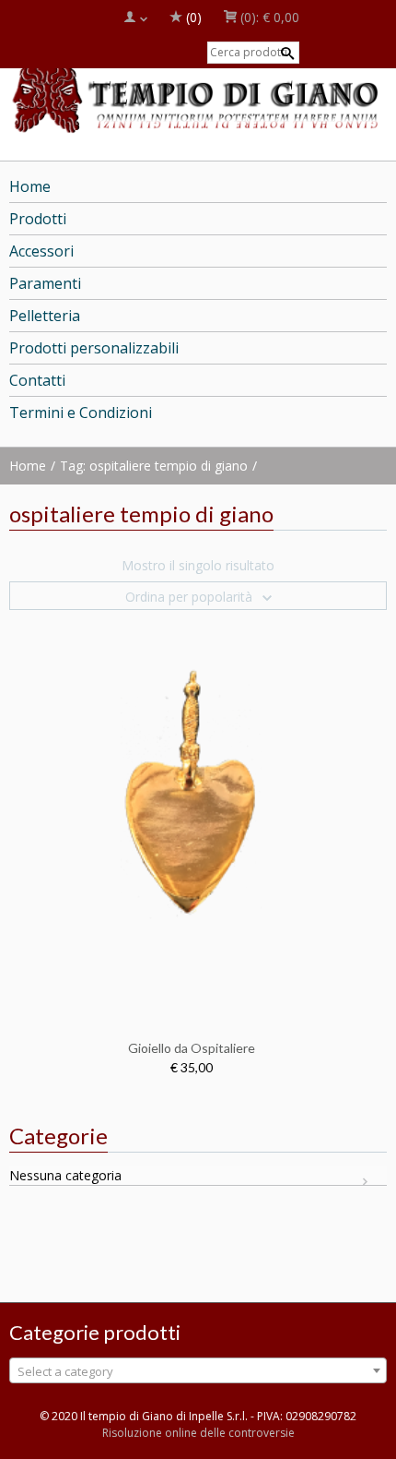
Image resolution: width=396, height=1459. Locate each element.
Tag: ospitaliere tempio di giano (154, 465)
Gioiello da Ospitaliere (191, 1048)
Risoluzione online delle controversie (198, 1433)
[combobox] (198, 1370)
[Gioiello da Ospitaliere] (191, 816)
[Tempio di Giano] (198, 93)
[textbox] (198, 1371)
